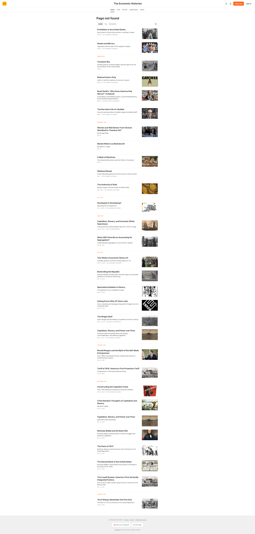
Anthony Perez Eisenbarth (111, 101)
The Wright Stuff (104, 317)
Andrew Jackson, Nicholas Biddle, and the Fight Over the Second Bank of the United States (116, 66)
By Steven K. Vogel (103, 147)
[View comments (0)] (112, 37)
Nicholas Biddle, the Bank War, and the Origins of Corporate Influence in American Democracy (117, 275)
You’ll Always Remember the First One (114, 500)
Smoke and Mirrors (106, 43)
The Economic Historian (110, 34)
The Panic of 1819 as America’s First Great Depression (115, 502)
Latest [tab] (100, 24)
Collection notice (140, 520)
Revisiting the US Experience (107, 206)
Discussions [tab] (112, 24)
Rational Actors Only (106, 77)
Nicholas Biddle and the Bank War (112, 431)
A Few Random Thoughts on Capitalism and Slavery (117, 402)
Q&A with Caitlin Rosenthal (106, 420)
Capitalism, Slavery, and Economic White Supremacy (115, 222)
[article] (127, 34)
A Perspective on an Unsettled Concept (110, 290)
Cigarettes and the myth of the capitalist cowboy (113, 46)
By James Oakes (102, 406)
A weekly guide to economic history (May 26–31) (114, 261)
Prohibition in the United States (111, 29)
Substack (118, 530)
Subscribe (238, 4)
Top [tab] (105, 24)
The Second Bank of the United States (114, 462)
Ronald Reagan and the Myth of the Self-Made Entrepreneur (118, 351)
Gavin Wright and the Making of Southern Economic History (117, 319)
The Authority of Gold (107, 184)
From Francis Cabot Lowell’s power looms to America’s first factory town (117, 484)
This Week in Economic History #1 (112, 258)
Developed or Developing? (109, 203)
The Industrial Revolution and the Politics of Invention (115, 160)
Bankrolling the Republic (108, 272)
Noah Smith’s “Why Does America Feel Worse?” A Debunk (114, 92)
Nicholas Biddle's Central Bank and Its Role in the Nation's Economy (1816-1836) (117, 466)
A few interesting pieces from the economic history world (117, 174)
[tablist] (107, 24)
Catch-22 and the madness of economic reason (113, 80)
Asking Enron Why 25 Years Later (112, 301)
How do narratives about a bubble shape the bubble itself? (117, 112)
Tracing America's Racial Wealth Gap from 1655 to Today (116, 227)
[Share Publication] (230, 4)
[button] (112, 9)
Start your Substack (122, 525)
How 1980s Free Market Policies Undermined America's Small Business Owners (116, 357)
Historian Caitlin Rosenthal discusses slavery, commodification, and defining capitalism (112, 334)
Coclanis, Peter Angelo (113, 321)
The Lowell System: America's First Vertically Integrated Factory (117, 478)
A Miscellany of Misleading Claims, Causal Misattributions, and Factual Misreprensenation (117, 98)
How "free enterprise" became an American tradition (115, 390)
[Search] (226, 4)
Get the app (137, 525)
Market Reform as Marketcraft (111, 144)
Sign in (248, 4)
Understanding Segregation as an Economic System (115, 243)
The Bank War (103, 62)
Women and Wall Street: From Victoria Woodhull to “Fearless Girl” (114, 129)
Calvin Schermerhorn (113, 229)
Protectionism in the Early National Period (111, 371)
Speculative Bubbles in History (111, 287)
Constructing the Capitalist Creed (112, 387)
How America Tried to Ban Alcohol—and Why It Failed (115, 32)
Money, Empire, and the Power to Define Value (113, 187)
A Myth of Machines (106, 157)
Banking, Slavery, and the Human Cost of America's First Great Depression (116, 450)
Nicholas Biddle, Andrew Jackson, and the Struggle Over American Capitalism (116, 435)
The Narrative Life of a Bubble (110, 109)
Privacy (126, 520)
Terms (132, 520)
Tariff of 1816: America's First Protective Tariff (118, 368)
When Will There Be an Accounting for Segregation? (114, 238)
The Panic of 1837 (105, 446)
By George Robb (102, 133)
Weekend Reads (104, 171)
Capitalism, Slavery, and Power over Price (116, 330)
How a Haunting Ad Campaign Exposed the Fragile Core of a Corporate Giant (117, 305)
